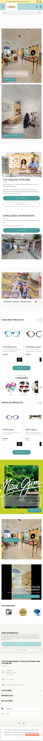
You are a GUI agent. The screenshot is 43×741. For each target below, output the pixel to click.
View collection (20, 368)
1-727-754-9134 (10, 679)
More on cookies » (21, 737)
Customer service (21, 644)
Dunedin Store (21, 230)
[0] (41, 7)
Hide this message (32, 734)
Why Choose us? (21, 204)
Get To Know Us (21, 198)
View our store (21, 650)
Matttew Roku (8, 430)
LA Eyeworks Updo (10, 347)
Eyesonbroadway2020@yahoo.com (15, 685)
